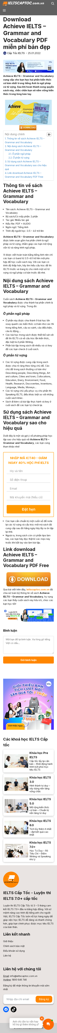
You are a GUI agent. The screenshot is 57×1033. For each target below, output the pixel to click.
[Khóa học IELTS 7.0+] (28, 850)
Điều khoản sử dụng (14, 950)
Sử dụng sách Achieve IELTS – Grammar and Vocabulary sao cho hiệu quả (26, 165)
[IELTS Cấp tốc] (23, 4)
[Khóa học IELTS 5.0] (28, 806)
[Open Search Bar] (53, 3)
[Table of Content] (49, 134)
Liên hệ (7, 955)
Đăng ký (44, 999)
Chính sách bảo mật (14, 946)
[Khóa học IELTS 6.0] (28, 827)
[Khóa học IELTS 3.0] (28, 784)
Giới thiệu (8, 941)
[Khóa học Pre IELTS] (28, 760)
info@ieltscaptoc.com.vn (23, 976)
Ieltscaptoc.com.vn (37, 589)
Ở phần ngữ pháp (21, 153)
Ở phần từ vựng (21, 157)
